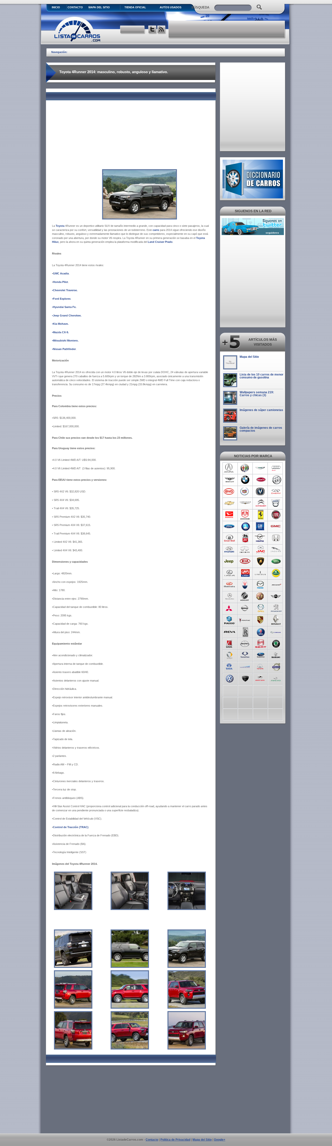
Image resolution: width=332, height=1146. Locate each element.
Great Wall (229, 538)
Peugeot (276, 608)
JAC (260, 550)
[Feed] (161, 30)
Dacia (276, 503)
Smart (229, 655)
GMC (276, 526)
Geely (245, 526)
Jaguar (276, 550)
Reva (229, 631)
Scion (245, 643)
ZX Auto (276, 678)
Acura (229, 468)
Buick (276, 480)
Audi (276, 468)
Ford (229, 526)
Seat (260, 643)
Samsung (276, 631)
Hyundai (229, 550)
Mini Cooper (276, 596)
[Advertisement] (227, 29)
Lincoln (260, 573)
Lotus (276, 573)
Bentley (229, 480)
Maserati (245, 585)
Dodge (245, 515)
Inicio (56, 7)
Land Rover (276, 561)
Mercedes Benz (229, 596)
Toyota (260, 666)
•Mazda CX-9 (60, 332)
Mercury (245, 596)
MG (260, 596)
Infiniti (245, 550)
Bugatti (260, 480)
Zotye (260, 678)
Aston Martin (260, 468)
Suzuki (276, 655)
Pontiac (245, 620)
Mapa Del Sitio (99, 7)
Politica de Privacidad (175, 1139)
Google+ (219, 1139)
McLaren (276, 585)
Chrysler (245, 503)
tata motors (229, 666)
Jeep (229, 561)
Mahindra (229, 585)
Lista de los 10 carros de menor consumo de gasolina (261, 376)
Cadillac (245, 491)
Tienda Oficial (135, 7)
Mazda (260, 585)
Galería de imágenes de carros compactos (261, 429)
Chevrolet (229, 503)
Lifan (245, 573)
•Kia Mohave (60, 323)
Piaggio (229, 620)
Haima (260, 538)
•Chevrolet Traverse (64, 290)
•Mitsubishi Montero (65, 340)
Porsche (260, 620)
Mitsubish (229, 608)
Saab (260, 631)
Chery (276, 491)
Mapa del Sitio (249, 357)
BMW (245, 480)
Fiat (276, 515)
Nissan (245, 608)
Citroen (260, 503)
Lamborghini (260, 561)
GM (260, 526)
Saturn (229, 643)
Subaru (260, 655)
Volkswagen (229, 678)
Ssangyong (245, 655)
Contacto (75, 7)
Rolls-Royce (245, 631)
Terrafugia (245, 666)
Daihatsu (229, 515)
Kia (245, 561)
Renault (276, 620)
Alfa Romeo (245, 468)
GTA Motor (245, 538)
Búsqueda (200, 7)
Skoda (276, 643)
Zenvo (245, 678)
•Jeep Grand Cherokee (66, 315)
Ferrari (260, 515)
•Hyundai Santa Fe (64, 307)
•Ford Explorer (61, 298)
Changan (260, 491)
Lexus (229, 573)
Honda (276, 538)
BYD (229, 491)
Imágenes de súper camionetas (261, 410)
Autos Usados (170, 7)
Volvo (276, 666)
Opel (260, 608)
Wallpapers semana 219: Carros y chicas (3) (257, 394)
